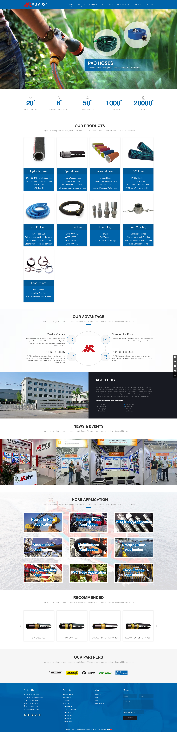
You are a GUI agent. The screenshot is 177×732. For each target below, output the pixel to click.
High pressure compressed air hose (72, 188)
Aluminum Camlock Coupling (138, 237)
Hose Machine (67, 721)
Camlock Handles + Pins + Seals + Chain (39, 296)
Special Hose (72, 171)
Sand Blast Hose (105, 185)
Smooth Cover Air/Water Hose (105, 181)
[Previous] (11, 49)
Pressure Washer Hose (72, 178)
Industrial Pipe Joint (38, 293)
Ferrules (105, 234)
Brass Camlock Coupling (138, 244)
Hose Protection (39, 227)
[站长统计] (109, 729)
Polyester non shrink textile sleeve (38, 237)
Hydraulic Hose (38, 171)
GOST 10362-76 (72, 237)
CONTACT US (137, 4)
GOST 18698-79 (72, 240)
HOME (71, 4)
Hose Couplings (138, 227)
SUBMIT (130, 718)
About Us (98, 694)
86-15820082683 (32, 706)
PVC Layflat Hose (138, 178)
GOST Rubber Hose (72, 227)
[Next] (165, 49)
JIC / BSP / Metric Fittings (105, 240)
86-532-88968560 (32, 700)
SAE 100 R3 (39, 185)
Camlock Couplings (138, 234)
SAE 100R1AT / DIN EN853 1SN (39, 178)
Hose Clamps (38, 282)
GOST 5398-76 (72, 244)
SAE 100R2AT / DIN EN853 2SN (39, 181)
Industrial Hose (105, 171)
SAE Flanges (105, 237)
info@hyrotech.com (32, 709)
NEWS (111, 4)
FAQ (103, 4)
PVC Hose (138, 171)
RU (152, 4)
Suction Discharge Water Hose (105, 188)
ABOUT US (81, 4)
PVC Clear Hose (138, 181)
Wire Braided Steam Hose (71, 185)
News (96, 700)
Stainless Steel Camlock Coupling (138, 240)
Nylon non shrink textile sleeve (39, 240)
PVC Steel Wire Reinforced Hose (138, 188)
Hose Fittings (105, 227)
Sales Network (99, 703)
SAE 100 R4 (39, 188)
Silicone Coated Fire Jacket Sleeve (39, 244)
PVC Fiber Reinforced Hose (138, 185)
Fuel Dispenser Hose (72, 181)
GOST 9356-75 (72, 234)
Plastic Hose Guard (38, 234)
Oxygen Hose (105, 178)
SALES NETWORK (123, 4)
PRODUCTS (93, 4)
